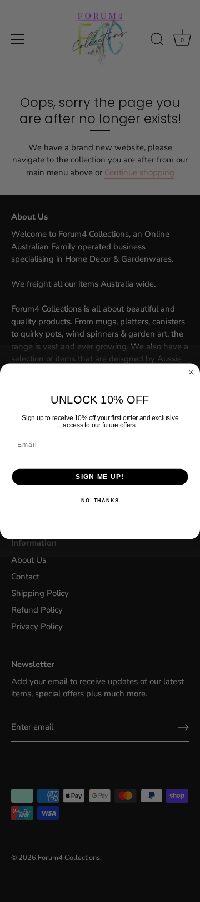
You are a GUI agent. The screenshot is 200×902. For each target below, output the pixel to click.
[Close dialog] (191, 371)
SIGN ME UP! (100, 476)
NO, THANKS (100, 500)
